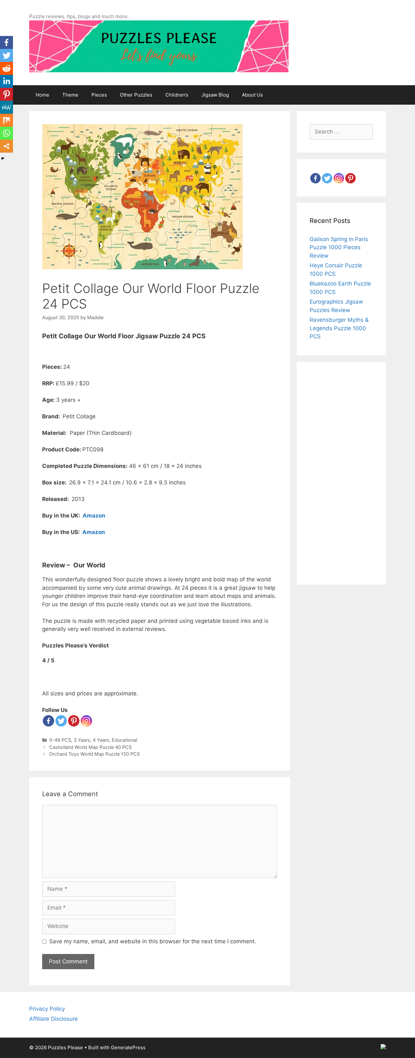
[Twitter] (61, 721)
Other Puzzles (136, 95)
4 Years (101, 740)
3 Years (82, 740)
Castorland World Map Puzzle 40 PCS (90, 747)
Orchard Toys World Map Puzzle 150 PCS (94, 754)
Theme (70, 95)
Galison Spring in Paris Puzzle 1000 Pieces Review (339, 247)
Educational (124, 740)
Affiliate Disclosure (53, 1019)
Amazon (94, 515)
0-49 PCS (60, 740)
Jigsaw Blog (215, 95)
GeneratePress (128, 1047)
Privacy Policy (47, 1009)
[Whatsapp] (6, 133)
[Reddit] (6, 68)
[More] (6, 146)
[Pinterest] (73, 721)
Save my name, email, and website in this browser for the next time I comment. (152, 941)
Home (42, 95)
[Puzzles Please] (159, 46)
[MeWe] (6, 107)
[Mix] (6, 120)
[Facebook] (48, 721)
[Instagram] (339, 178)
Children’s (176, 95)
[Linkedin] (6, 81)
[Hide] (2, 158)
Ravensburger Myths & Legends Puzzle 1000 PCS (339, 328)
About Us (252, 95)
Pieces (99, 95)
